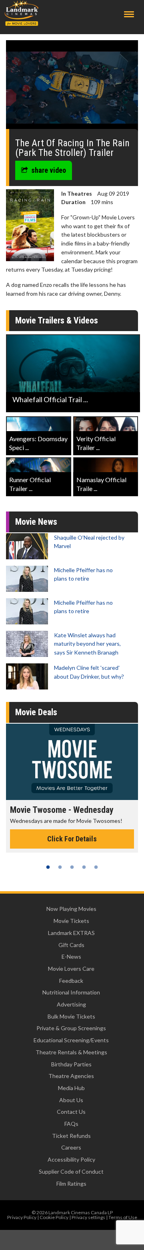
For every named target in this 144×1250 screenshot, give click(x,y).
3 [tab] (72, 867)
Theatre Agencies (71, 1075)
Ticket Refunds (71, 1135)
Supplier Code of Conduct (71, 1171)
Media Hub (71, 1087)
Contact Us (71, 1111)
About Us (71, 1100)
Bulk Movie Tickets (71, 1016)
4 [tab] (84, 867)
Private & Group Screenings (71, 1028)
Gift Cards (71, 944)
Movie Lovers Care (71, 968)
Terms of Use (122, 1217)
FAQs (71, 1123)
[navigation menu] (129, 14)
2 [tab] (60, 867)
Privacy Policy (21, 1217)
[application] (72, 87)
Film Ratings (71, 1183)
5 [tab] (96, 867)
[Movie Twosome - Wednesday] (72, 762)
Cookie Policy (54, 1217)
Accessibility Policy (71, 1159)
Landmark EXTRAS (71, 932)
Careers (71, 1147)
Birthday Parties (71, 1064)
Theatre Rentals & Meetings (71, 1052)
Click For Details (72, 839)
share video (48, 170)
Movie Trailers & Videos (56, 320)
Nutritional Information (71, 992)
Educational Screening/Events (71, 1040)
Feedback (71, 980)
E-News (71, 956)
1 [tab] (48, 867)
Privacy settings (88, 1217)
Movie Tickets (71, 920)
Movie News (36, 522)
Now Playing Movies (71, 908)
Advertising (71, 1004)
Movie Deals (36, 712)
